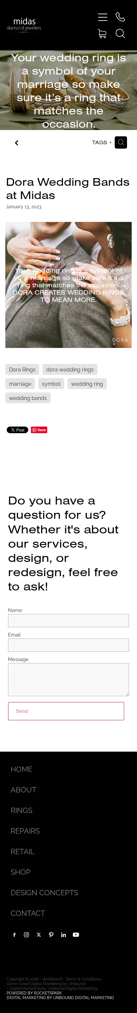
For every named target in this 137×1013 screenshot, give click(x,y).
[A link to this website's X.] (39, 934)
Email (14, 634)
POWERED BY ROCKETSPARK (34, 992)
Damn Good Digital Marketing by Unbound (46, 983)
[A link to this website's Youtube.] (75, 934)
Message (18, 658)
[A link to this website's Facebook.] (14, 934)
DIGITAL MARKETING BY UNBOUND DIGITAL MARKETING (60, 997)
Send (22, 711)
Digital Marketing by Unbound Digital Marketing (53, 988)
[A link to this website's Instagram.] (26, 934)
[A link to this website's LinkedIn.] (63, 934)
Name (15, 609)
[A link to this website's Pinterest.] (51, 934)
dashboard (52, 978)
